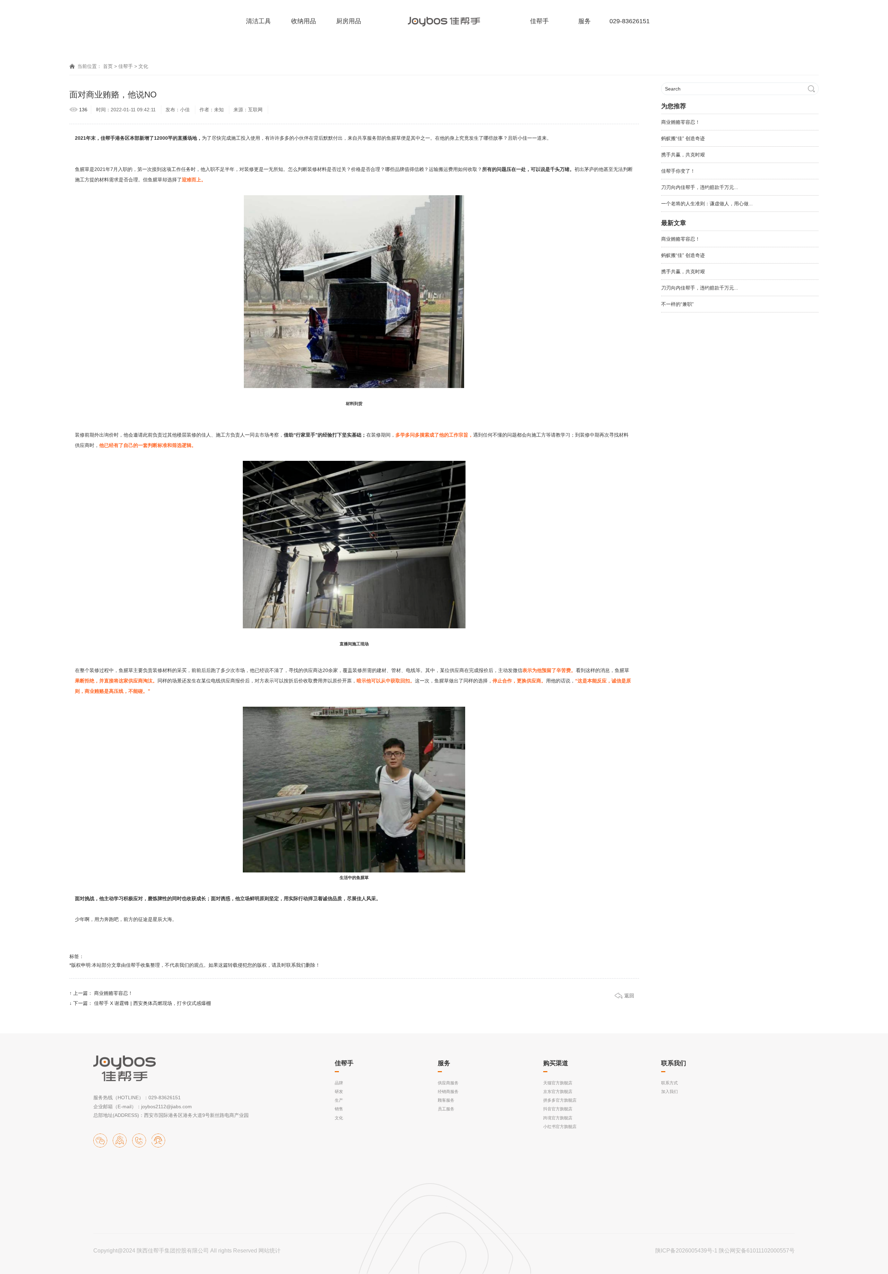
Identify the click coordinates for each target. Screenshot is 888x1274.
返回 (629, 995)
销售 (339, 1109)
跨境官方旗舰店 (557, 1118)
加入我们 (669, 1091)
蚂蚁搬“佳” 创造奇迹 (683, 138)
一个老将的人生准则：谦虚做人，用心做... (707, 203)
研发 (339, 1091)
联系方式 (669, 1083)
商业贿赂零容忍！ (113, 993)
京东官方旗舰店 (557, 1091)
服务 (584, 21)
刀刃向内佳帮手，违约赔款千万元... (699, 187)
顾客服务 (446, 1100)
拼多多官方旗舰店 (560, 1100)
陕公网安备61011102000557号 (757, 1251)
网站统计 (269, 1251)
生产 (339, 1100)
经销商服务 (448, 1091)
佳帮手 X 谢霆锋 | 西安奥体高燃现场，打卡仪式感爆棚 (152, 1003)
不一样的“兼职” (677, 304)
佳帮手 (539, 21)
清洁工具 (258, 21)
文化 (143, 66)
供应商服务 (448, 1083)
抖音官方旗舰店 (557, 1109)
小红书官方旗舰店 (560, 1126)
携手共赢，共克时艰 (683, 154)
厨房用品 (348, 21)
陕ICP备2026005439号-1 (686, 1251)
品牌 (339, 1083)
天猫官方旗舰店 (557, 1083)
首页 (108, 66)
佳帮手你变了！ (678, 171)
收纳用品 (303, 21)
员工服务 (446, 1109)
